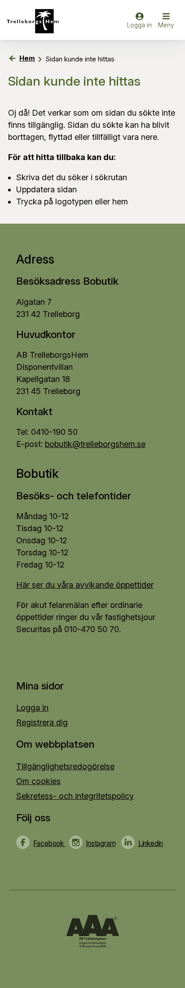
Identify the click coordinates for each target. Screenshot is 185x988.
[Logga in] (139, 24)
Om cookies (38, 781)
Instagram (100, 843)
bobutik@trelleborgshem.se (95, 444)
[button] (166, 21)
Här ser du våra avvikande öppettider (85, 584)
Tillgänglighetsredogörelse (65, 766)
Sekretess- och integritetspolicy (75, 796)
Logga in (32, 707)
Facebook (49, 843)
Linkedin (150, 843)
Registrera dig (42, 722)
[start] (35, 21)
